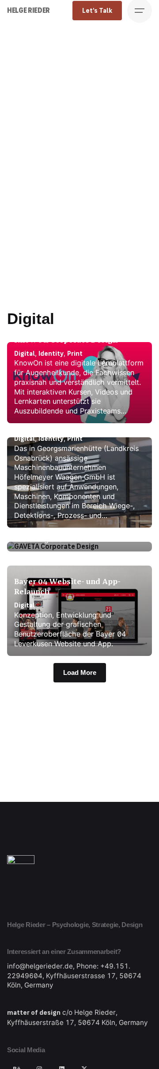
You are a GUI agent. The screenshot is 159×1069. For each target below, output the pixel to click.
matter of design (34, 1013)
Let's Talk (97, 11)
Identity (51, 354)
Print (75, 354)
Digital (24, 354)
